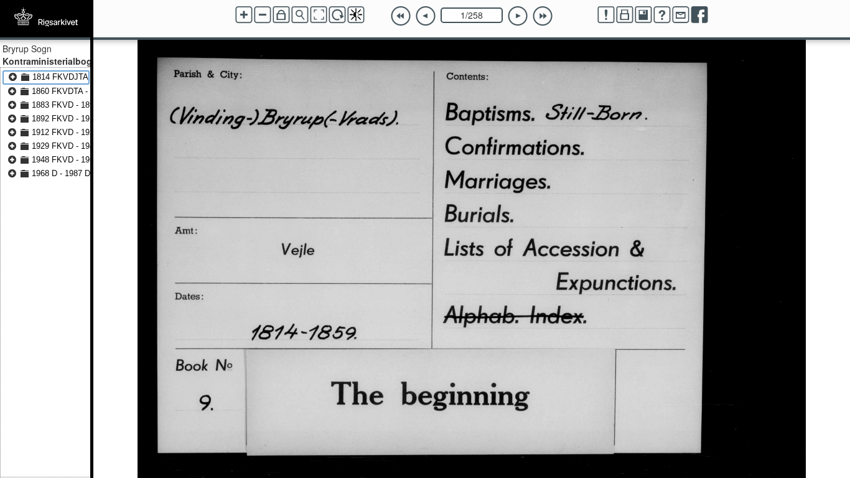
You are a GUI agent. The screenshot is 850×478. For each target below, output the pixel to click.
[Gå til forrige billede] (426, 16)
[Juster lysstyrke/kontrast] (356, 15)
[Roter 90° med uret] (337, 15)
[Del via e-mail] (680, 15)
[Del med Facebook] (699, 15)
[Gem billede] (643, 15)
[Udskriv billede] (624, 15)
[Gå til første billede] (401, 16)
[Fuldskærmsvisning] (318, 15)
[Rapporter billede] (606, 15)
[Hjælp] (662, 15)
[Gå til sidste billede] (543, 16)
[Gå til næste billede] (518, 16)
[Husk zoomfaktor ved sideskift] (281, 15)
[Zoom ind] (244, 15)
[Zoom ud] (262, 15)
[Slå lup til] (300, 15)
